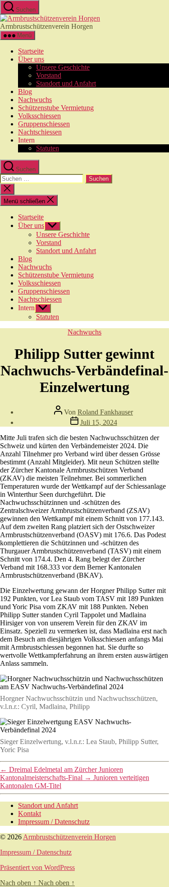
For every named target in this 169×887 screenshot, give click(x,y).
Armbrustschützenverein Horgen (69, 837)
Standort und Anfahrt (66, 83)
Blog (25, 91)
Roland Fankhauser (105, 412)
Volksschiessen (39, 116)
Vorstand (48, 75)
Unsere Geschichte (63, 67)
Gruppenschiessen (44, 124)
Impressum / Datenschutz (54, 821)
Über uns (31, 59)
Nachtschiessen (40, 132)
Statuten (47, 148)
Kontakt (29, 813)
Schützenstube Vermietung (56, 107)
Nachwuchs (35, 99)
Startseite (31, 51)
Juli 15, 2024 (98, 422)
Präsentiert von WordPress (37, 867)
